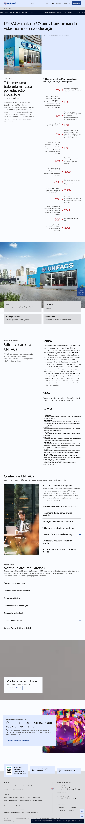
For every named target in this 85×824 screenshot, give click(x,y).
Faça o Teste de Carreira (17, 740)
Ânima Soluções (8, 797)
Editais (14, 809)
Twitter (61, 810)
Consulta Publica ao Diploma (11, 812)
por (53, 3)
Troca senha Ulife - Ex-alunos (29, 812)
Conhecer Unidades (14, 688)
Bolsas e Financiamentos (10, 800)
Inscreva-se (76, 3)
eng (57, 3)
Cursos (29, 797)
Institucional (7, 786)
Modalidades (36, 797)
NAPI (29, 809)
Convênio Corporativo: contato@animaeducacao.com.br (67, 798)
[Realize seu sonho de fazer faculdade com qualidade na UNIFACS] (10, 3)
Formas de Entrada (24, 800)
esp (60, 3)
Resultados (22, 809)
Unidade (15, 786)
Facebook (61, 807)
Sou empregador (19, 797)
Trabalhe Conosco (37, 800)
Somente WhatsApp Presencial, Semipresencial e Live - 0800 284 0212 (68, 789)
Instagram (73, 807)
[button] (82, 811)
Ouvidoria (22, 786)
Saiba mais (74, 820)
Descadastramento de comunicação (13, 789)
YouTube (71, 810)
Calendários (7, 809)
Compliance (31, 786)
